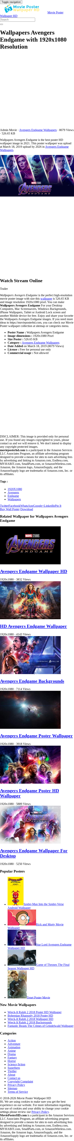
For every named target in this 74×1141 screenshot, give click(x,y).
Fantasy (12, 1057)
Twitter (4, 505)
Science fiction (16, 1064)
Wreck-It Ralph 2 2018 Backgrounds (30, 1022)
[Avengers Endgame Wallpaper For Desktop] (30, 842)
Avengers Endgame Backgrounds (32, 681)
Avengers (13, 492)
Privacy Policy (16, 1085)
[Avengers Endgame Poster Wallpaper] (30, 727)
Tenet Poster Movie (38, 997)
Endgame (13, 495)
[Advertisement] (37, 91)
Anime (12, 1050)
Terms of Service (18, 1091)
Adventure (14, 1043)
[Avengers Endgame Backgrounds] (30, 673)
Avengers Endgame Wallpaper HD (33, 571)
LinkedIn (49, 505)
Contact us (14, 1078)
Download (26, 509)
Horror (12, 1061)
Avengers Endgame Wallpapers (38, 130)
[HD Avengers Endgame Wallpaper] (30, 618)
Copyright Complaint (20, 1081)
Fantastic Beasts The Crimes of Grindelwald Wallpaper (40, 1025)
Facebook (14, 505)
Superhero (14, 1067)
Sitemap (12, 1088)
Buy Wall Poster (10, 509)
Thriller (12, 1071)
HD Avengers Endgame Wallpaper (33, 626)
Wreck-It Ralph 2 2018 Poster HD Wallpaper (34, 1012)
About (11, 1074)
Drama (12, 1054)
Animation (14, 1047)
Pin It (58, 505)
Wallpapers (14, 499)
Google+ (38, 505)
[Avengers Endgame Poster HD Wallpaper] (30, 782)
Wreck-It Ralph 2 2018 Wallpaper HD (30, 1019)
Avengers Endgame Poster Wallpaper (36, 735)
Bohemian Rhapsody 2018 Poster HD (30, 1015)
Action (12, 1040)
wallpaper (46, 298)
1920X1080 (15, 489)
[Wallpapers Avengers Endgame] (37, 176)
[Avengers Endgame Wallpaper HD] (30, 563)
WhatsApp (26, 505)
